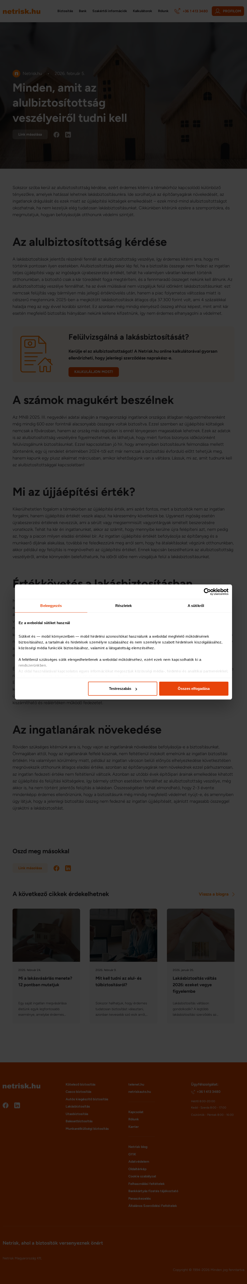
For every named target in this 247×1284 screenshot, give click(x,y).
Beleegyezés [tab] (51, 606)
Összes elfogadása (194, 688)
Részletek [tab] (123, 606)
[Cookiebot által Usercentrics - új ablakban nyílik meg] (207, 591)
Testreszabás (120, 688)
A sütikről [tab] (196, 606)
